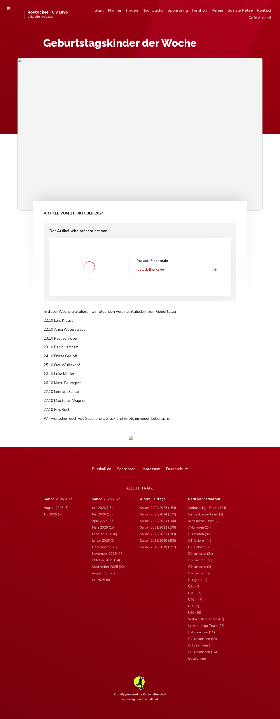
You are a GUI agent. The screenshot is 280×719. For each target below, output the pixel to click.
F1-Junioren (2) (199, 573)
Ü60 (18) (194, 612)
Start (99, 10)
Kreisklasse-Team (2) (204, 521)
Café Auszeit (259, 18)
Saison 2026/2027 (58, 499)
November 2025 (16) (108, 553)
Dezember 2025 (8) (107, 547)
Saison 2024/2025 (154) (158, 508)
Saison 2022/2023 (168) (158, 521)
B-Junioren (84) (199, 534)
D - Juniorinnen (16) (202, 652)
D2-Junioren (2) (199, 567)
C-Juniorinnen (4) (200, 645)
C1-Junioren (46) (200, 540)
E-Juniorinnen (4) (200, 658)
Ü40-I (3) (194, 593)
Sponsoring (178, 10)
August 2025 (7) (104, 573)
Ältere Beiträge (153, 499)
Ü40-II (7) (195, 599)
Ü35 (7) (193, 586)
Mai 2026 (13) (102, 514)
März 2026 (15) (103, 527)
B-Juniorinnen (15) (201, 632)
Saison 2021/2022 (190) (158, 527)
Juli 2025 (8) (101, 580)
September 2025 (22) (108, 567)
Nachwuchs (152, 10)
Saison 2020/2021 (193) (158, 534)
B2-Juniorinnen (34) (202, 639)
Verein (217, 10)
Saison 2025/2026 (106, 499)
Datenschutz (177, 469)
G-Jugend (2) (197, 580)
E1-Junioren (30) (200, 560)
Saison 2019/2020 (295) (158, 540)
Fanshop (199, 10)
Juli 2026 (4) (53, 514)
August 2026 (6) (56, 508)
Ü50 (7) (193, 606)
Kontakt (264, 10)
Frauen (132, 10)
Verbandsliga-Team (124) (207, 508)
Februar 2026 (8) (104, 534)
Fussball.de (101, 469)
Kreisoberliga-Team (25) (206, 626)
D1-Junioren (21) (200, 553)
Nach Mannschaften (204, 499)
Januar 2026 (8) (103, 540)
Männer (114, 10)
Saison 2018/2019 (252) (158, 547)
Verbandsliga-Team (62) (206, 619)
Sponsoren (126, 469)
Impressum (151, 469)
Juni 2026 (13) (102, 508)
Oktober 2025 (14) (106, 560)
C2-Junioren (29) (200, 547)
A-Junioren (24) (199, 527)
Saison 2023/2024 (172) (158, 514)
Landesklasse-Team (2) (205, 514)
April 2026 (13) (103, 521)
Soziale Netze (240, 10)
